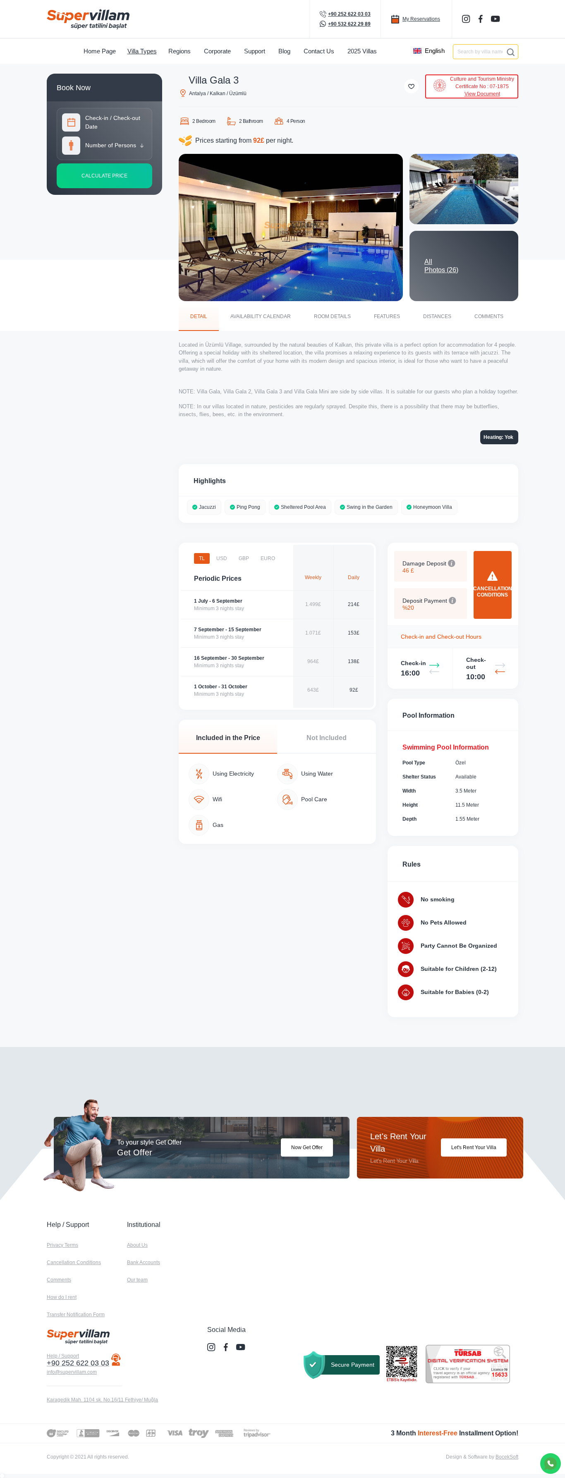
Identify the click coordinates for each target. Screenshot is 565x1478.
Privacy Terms (62, 1245)
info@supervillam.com (72, 1372)
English (435, 50)
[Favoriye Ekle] (411, 86)
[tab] (199, 316)
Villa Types (142, 51)
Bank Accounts (143, 1262)
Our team (137, 1280)
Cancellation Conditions (74, 1262)
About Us (137, 1245)
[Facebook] (481, 19)
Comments (59, 1280)
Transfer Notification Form (76, 1315)
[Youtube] (496, 18)
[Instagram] (467, 19)
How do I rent (62, 1297)
